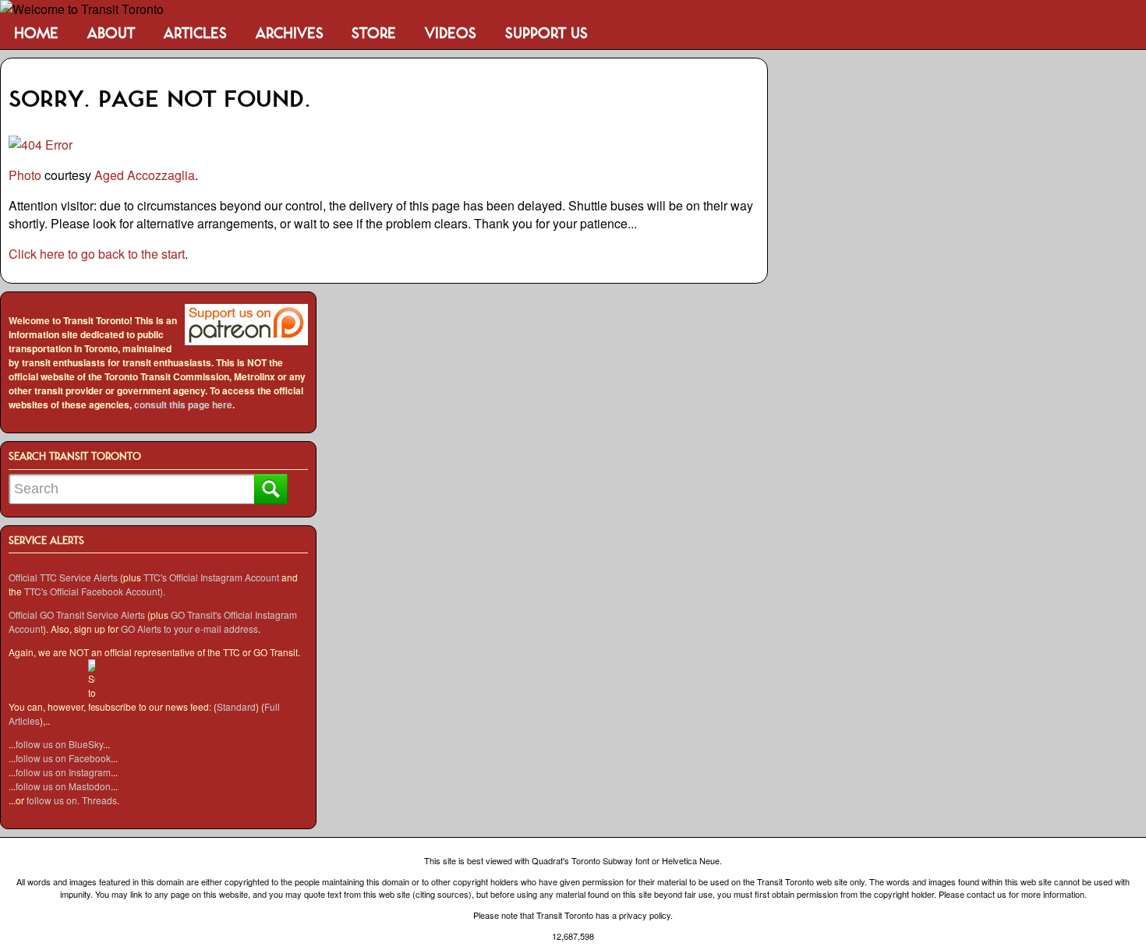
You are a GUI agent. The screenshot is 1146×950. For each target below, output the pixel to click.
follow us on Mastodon (63, 786)
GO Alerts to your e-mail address (189, 628)
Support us (546, 33)
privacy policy (644, 915)
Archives (290, 33)
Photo (25, 175)
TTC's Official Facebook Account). (94, 591)
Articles (195, 33)
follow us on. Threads (72, 800)
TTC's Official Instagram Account (211, 577)
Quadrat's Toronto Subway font (590, 860)
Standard (236, 706)
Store (374, 33)
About (111, 33)
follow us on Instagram (63, 772)
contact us (986, 894)
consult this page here (183, 404)
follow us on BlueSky (59, 743)
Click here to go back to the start (97, 254)
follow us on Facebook (63, 758)
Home (36, 33)
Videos (450, 33)
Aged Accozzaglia (144, 175)
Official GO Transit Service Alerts (77, 614)
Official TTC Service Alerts (63, 577)
